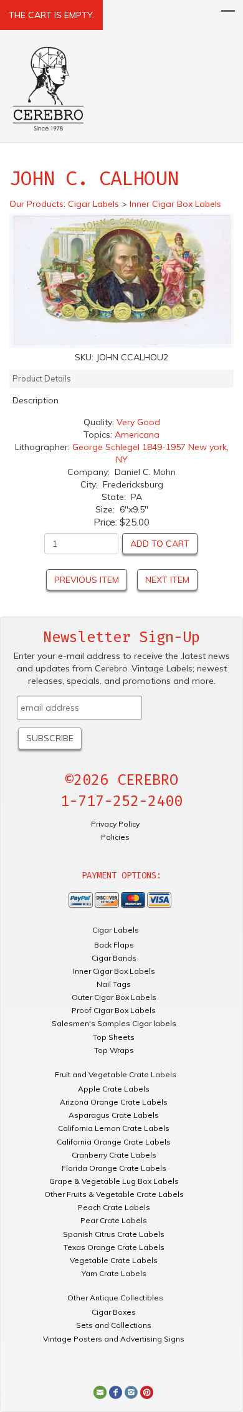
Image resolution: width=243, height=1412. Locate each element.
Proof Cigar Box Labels (114, 1010)
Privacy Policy (115, 823)
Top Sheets (114, 1037)
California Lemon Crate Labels (113, 1128)
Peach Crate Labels (114, 1207)
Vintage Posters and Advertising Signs (113, 1338)
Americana (137, 434)
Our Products (36, 203)
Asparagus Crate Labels (114, 1115)
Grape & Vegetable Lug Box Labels (114, 1181)
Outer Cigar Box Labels (114, 997)
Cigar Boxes (114, 1312)
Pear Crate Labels (113, 1220)
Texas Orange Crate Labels (114, 1247)
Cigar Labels (115, 929)
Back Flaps (114, 944)
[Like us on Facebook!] (115, 1391)
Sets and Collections (113, 1325)
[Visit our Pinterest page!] (146, 1391)
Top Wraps (114, 1050)
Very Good (138, 422)
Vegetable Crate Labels (114, 1260)
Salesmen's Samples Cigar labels (114, 1023)
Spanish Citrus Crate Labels (113, 1234)
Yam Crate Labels (114, 1273)
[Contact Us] (100, 1391)
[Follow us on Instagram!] (131, 1391)
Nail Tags (114, 984)
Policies (115, 837)
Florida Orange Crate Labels (114, 1168)
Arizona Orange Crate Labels (114, 1102)
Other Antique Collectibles (115, 1297)
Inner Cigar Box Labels (114, 971)
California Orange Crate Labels (114, 1141)
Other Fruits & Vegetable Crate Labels (114, 1194)
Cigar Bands (114, 958)
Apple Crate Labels (114, 1088)
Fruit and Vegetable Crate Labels (115, 1074)
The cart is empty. (51, 15)
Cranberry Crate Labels (114, 1155)
